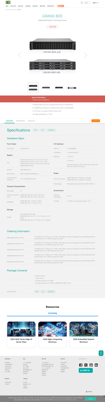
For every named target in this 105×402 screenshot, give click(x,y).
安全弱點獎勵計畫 (65, 368)
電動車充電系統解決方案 (47, 366)
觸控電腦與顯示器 (27, 369)
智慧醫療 (44, 371)
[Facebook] (81, 364)
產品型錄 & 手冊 (27, 384)
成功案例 (25, 382)
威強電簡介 (7, 362)
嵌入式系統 (25, 368)
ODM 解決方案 (45, 362)
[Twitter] (86, 364)
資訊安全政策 (8, 368)
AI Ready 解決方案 (46, 368)
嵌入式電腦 (25, 366)
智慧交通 (44, 375)
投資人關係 (7, 371)
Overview (9, 121)
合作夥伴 (7, 384)
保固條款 (63, 371)
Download (96, 121)
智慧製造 (44, 373)
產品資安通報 (64, 366)
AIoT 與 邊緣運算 (27, 362)
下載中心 (25, 386)
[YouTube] (91, 364)
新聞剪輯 (25, 388)
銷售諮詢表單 (8, 382)
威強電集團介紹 (8, 364)
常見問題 (63, 364)
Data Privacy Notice (59, 400)
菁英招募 (7, 369)
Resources (31, 121)
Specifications (20, 121)
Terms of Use (72, 400)
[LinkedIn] (96, 364)
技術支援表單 (64, 362)
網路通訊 (19, 9)
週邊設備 (25, 373)
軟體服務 (63, 369)
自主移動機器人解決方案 (47, 364)
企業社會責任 (8, 366)
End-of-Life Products (11, 9)
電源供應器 (25, 371)
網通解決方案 (45, 369)
